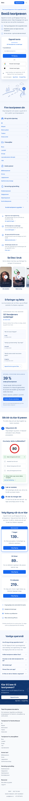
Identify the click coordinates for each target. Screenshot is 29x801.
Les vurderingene (9, 229)
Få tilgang (14, 56)
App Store (15, 77)
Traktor (3, 729)
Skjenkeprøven (5, 773)
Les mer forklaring (9, 480)
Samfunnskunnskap (6, 761)
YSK (2, 745)
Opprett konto (19, 2)
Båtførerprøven (5, 755)
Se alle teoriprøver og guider (13, 207)
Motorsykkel (4, 727)
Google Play (22, 77)
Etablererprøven (5, 768)
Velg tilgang (14, 572)
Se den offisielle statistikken (11, 399)
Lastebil (3, 741)
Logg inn (3, 784)
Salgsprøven (4, 771)
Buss (2, 739)
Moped (3, 725)
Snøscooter (4, 732)
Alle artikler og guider (6, 782)
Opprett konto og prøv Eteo (11, 366)
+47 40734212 (19, 796)
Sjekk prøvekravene (10, 240)
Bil (1, 723)
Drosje (2, 743)
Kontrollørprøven (5, 775)
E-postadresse (7, 47)
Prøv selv (7, 250)
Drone (2, 757)
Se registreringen (9, 221)
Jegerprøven (4, 759)
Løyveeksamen (5, 747)
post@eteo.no (10, 796)
